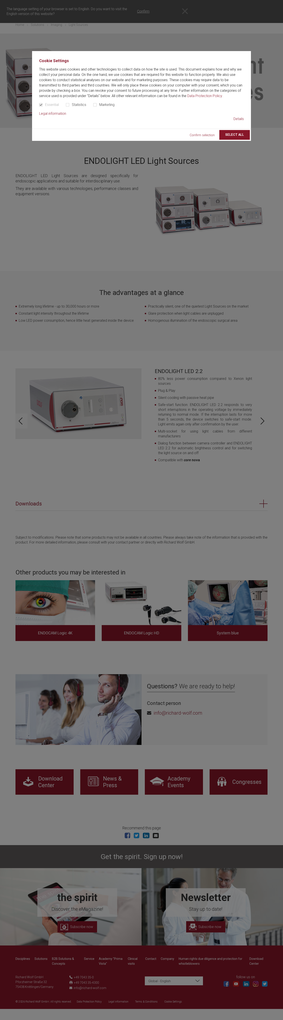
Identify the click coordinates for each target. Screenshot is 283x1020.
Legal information (52, 113)
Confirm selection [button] (202, 135)
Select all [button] (234, 135)
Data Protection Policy (204, 96)
